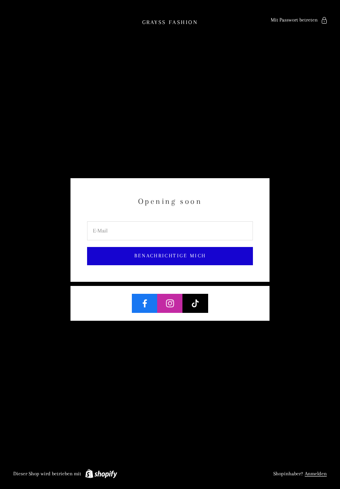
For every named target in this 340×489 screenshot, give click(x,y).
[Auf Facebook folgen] (144, 303)
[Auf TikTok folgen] (195, 303)
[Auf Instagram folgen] (170, 303)
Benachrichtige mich (170, 256)
